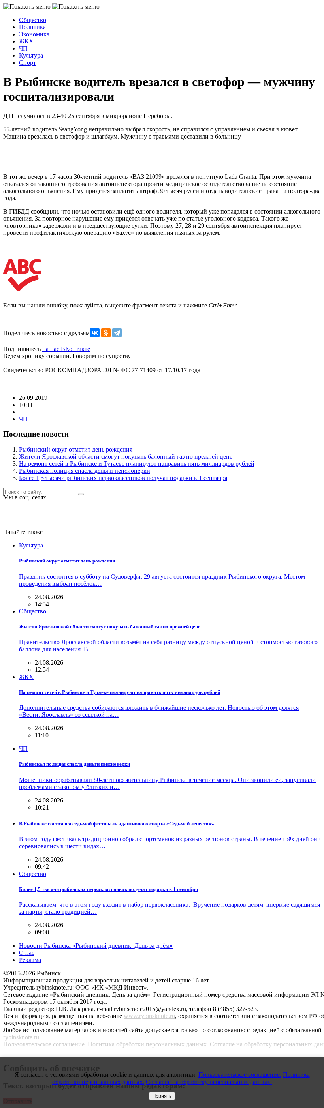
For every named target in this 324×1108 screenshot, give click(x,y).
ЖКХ (26, 41)
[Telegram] (117, 332)
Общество (32, 20)
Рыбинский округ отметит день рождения (75, 449)
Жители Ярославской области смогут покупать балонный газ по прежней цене (125, 456)
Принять (162, 1096)
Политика (32, 27)
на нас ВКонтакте (66, 348)
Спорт (27, 62)
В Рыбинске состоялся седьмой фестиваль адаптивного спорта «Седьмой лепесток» (116, 824)
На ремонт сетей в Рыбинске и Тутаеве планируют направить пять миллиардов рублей (136, 463)
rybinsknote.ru (21, 1037)
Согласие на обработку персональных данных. (209, 1081)
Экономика (34, 34)
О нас (26, 952)
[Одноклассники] (106, 332)
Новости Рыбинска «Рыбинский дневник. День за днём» (96, 945)
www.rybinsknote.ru (149, 1015)
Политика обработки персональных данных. (148, 1044)
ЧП (23, 48)
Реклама (30, 959)
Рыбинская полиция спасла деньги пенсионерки (84, 470)
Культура (31, 55)
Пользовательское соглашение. (44, 1044)
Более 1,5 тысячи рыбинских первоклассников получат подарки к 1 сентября (123, 477)
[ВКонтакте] (95, 332)
